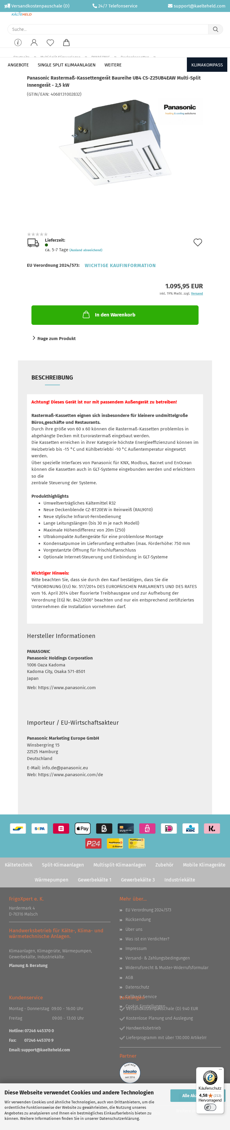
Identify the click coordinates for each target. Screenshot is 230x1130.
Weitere (113, 65)
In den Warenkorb (115, 315)
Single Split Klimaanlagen (67, 65)
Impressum (136, 948)
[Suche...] (215, 29)
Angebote (18, 65)
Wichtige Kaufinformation (120, 265)
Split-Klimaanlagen (63, 865)
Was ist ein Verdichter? (147, 939)
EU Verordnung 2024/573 (148, 910)
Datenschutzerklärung (119, 1118)
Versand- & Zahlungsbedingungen (157, 958)
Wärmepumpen (51, 880)
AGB (129, 977)
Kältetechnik (18, 865)
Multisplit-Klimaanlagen (119, 865)
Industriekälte (179, 880)
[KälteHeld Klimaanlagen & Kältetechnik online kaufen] (21, 11)
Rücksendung (138, 919)
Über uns (134, 929)
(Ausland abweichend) (85, 250)
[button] (34, 46)
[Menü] (220, 1070)
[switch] (210, 1107)
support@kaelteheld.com (200, 6)
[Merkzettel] (50, 46)
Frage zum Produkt (56, 338)
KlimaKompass (207, 65)
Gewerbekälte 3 (138, 880)
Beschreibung (52, 377)
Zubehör (164, 865)
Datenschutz (137, 987)
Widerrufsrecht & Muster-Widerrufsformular (166, 967)
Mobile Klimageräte (204, 865)
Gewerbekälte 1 (94, 880)
